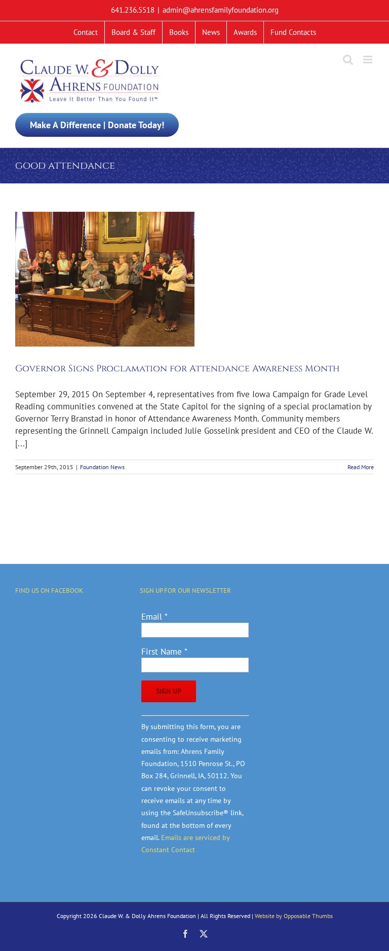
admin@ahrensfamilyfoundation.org (221, 10)
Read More (360, 467)
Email (154, 616)
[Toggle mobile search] (348, 59)
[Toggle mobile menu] (368, 59)
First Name (164, 651)
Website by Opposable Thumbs (294, 916)
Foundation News (102, 467)
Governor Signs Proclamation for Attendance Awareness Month (177, 368)
